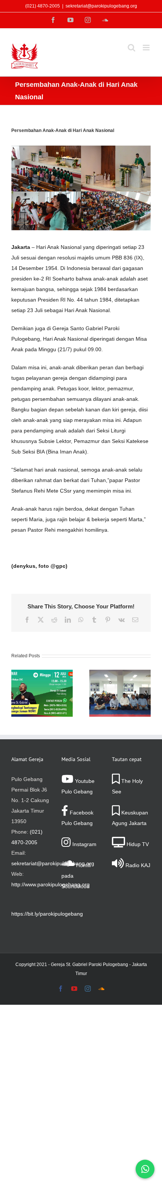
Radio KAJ (137, 865)
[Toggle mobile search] (131, 48)
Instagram (83, 844)
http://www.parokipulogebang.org (50, 884)
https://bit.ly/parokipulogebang (47, 914)
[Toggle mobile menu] (147, 48)
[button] (17, 693)
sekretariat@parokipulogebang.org (101, 6)
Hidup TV (137, 844)
